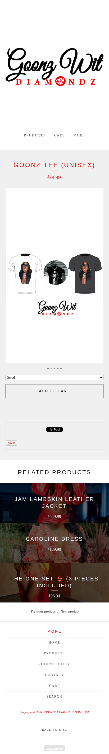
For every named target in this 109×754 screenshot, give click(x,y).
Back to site (54, 729)
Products (34, 135)
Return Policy (54, 664)
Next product (70, 611)
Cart (59, 135)
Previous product (43, 611)
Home (54, 642)
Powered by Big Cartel (54, 748)
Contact (54, 675)
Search (54, 696)
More (79, 135)
